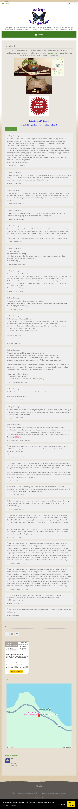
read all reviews (16, 663)
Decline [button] (62, 804)
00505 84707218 (7, 3)
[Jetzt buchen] (39, 106)
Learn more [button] (14, 805)
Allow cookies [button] (71, 804)
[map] (39, 716)
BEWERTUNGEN (53, 53)
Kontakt (39, 786)
